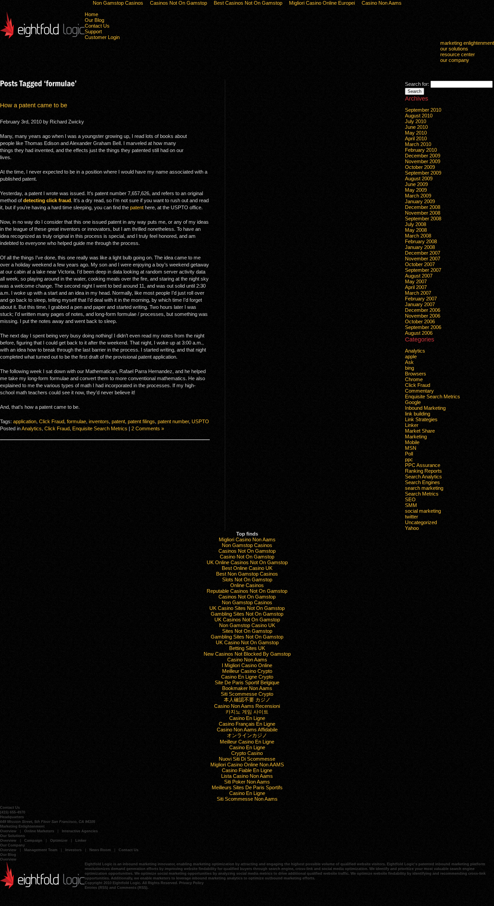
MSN (410, 448)
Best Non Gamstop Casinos (247, 574)
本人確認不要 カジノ (247, 699)
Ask (409, 362)
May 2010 (416, 133)
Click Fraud (51, 421)
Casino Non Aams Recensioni (247, 706)
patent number (173, 421)
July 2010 (415, 121)
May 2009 (416, 190)
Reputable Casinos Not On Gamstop (247, 591)
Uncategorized (421, 522)
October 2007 (420, 264)
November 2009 (422, 161)
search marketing (424, 488)
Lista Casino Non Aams (247, 776)
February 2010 (421, 150)
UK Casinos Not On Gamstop (247, 619)
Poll (409, 454)
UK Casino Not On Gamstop (247, 642)
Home (91, 14)
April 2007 (416, 287)
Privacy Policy (191, 883)
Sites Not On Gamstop (247, 631)
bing (409, 368)
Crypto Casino (247, 753)
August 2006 (419, 333)
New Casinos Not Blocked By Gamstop (247, 654)
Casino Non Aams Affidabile (247, 729)
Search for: (417, 84)
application (24, 421)
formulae (76, 421)
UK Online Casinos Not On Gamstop (247, 562)
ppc (409, 459)
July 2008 (415, 224)
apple (411, 356)
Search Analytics (423, 476)
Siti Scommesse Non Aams (247, 799)
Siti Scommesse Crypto (247, 694)
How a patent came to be (33, 105)
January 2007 (420, 304)
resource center (457, 54)
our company (454, 60)
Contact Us (97, 26)
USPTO (200, 421)
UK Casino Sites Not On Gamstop (247, 608)
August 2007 (419, 276)
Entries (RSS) (96, 887)
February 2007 (421, 298)
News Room (100, 850)
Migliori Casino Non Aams (247, 539)
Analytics (32, 428)
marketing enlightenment (467, 43)
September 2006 (423, 327)
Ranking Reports (423, 471)
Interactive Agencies (80, 831)
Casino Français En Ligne (247, 724)
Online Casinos (247, 585)
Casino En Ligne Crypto (247, 677)
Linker (411, 425)
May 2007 (416, 281)
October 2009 (420, 167)
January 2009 (420, 201)
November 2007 (422, 258)
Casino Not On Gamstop (247, 556)
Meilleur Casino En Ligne (247, 742)
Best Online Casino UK (247, 568)
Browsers (415, 373)
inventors (99, 421)
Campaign (33, 840)
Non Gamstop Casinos (247, 545)
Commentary (419, 391)
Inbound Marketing (425, 408)
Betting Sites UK (247, 648)
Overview (8, 831)
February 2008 (421, 241)
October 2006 (420, 321)
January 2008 (420, 247)
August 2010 (419, 115)
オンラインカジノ (247, 735)
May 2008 (416, 230)
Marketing (416, 436)
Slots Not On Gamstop (247, 579)
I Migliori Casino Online (247, 665)
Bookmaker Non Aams (247, 688)
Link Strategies (421, 419)
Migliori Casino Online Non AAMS (247, 764)
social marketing (423, 511)
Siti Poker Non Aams (247, 782)
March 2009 (418, 195)
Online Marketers (39, 831)
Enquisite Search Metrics (99, 428)
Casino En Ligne (247, 718)
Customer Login (102, 37)
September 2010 (423, 110)
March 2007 (418, 293)
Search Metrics (422, 494)
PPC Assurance (422, 465)
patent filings (141, 421)
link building (417, 413)
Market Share (420, 431)
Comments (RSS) (132, 887)
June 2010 (416, 127)
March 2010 (418, 144)
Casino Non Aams (247, 659)
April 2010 (416, 138)
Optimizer (59, 840)
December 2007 (422, 253)
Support (93, 31)
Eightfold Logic (42, 25)
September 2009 (423, 173)
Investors (73, 850)
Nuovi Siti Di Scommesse (247, 759)
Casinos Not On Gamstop (247, 551)
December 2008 (422, 207)
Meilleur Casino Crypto (247, 671)
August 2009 (419, 178)
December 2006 (422, 310)
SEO (410, 499)
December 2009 (422, 155)
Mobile (412, 442)
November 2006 (422, 316)
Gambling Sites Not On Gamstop (247, 614)
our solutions (454, 48)
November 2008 (422, 213)
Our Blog (94, 20)
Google (413, 402)
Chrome (414, 379)
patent (136, 207)
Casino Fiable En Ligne (247, 770)
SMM (411, 505)
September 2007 (423, 270)
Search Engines (422, 482)
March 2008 (418, 236)
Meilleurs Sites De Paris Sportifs (247, 787)
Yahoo (412, 528)
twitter (411, 516)
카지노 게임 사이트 (247, 712)
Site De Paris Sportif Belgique (247, 682)
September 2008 (423, 218)
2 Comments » (147, 428)
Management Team (40, 850)
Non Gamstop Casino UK (247, 625)
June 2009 (416, 184)
